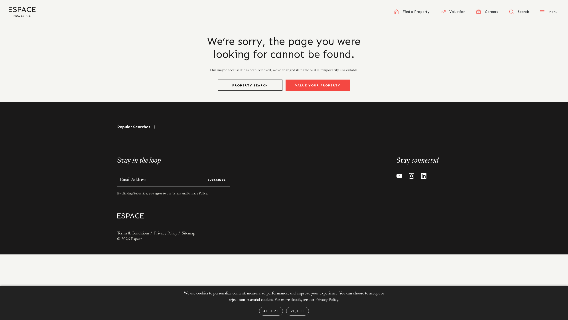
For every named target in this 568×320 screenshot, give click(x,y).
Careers (491, 12)
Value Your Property (317, 85)
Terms (176, 193)
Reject (297, 311)
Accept (271, 311)
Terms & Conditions (133, 234)
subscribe (217, 179)
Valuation (457, 12)
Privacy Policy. (197, 193)
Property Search (250, 85)
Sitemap (188, 234)
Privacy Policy (165, 234)
